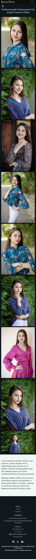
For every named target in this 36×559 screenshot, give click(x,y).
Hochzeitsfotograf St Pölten (18, 518)
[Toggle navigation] (32, 1)
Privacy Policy (18, 537)
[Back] (2, 6)
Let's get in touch (18, 529)
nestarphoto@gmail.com (19, 534)
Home (18, 509)
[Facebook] (13, 542)
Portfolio (18, 511)
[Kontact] (22, 542)
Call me (19, 531)
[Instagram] (18, 542)
